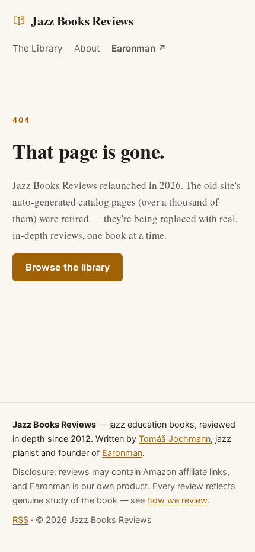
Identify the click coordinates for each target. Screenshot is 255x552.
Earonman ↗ (139, 48)
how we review (177, 500)
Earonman (122, 453)
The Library (37, 48)
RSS (20, 520)
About (87, 48)
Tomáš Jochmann (175, 439)
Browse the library (68, 267)
